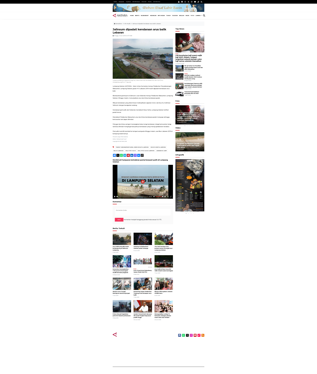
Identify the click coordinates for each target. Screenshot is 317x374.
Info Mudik (161, 15)
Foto (192, 15)
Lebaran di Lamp (161, 150)
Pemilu (150, 1)
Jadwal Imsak (140, 361)
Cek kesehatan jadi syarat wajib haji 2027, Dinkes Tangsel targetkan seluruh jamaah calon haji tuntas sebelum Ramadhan (188, 58)
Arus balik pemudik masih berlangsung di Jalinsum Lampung (121, 248)
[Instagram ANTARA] (191, 2)
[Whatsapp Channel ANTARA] (185, 2)
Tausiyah (175, 15)
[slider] (132, 196)
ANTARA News (136, 1)
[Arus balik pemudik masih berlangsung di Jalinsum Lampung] (122, 239)
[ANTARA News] (120, 15)
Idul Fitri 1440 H (130, 150)
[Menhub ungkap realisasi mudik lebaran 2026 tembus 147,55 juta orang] (179, 76)
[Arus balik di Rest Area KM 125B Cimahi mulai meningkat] (164, 261)
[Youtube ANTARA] (195, 2)
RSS (184, 361)
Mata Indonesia (164, 349)
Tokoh (168, 15)
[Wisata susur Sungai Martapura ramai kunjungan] (122, 283)
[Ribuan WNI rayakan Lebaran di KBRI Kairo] (164, 283)
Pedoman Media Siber (190, 358)
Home (132, 15)
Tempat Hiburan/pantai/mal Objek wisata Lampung (132, 147)
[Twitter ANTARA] (188, 2)
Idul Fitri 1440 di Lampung (146, 150)
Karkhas (162, 341)
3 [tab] (190, 125)
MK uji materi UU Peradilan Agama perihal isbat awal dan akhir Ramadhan (193, 67)
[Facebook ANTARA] (182, 2)
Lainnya (198, 15)
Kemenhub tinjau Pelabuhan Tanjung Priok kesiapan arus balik (143, 293)
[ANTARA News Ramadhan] (122, 334)
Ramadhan (118, 23)
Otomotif (144, 1)
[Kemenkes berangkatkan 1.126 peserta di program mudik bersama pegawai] (122, 261)
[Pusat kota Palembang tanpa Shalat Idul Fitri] (143, 261)
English (181, 15)
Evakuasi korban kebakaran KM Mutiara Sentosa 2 (188, 207)
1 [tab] (185, 125)
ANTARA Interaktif (165, 346)
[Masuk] (179, 2)
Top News (128, 1)
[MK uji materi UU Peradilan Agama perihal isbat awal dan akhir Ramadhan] (179, 68)
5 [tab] (195, 125)
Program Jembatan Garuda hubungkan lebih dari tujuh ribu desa (188, 145)
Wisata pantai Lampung (158, 147)
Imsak (187, 15)
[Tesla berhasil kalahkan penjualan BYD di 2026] (179, 94)
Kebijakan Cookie (188, 352)
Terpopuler (121, 1)
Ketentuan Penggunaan (191, 346)
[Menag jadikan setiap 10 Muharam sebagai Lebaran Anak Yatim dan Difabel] (164, 306)
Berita (137, 15)
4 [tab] (192, 125)
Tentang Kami (187, 355)
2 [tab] (187, 125)
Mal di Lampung (118, 150)
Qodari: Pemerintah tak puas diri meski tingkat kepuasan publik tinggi (143, 315)
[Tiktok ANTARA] (198, 2)
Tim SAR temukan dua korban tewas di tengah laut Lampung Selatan (163, 248)
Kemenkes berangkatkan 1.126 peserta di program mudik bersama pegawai (121, 270)
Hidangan (153, 15)
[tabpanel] (189, 115)
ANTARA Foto (156, 1)
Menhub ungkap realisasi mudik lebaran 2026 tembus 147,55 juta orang (193, 77)
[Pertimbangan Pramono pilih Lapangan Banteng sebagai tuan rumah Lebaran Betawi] (179, 86)
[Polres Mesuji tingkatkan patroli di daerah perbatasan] (122, 306)
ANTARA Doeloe (165, 352)
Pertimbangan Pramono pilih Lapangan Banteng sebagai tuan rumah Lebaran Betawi (193, 85)
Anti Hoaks (163, 343)
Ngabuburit (145, 15)
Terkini (115, 1)
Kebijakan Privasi (188, 349)
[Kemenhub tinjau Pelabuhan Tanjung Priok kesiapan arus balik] (143, 283)
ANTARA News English (190, 341)
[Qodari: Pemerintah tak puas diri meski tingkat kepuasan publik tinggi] (143, 306)
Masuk (185, 343)
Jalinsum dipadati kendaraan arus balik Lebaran (147, 23)
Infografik (179, 155)
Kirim (119, 219)
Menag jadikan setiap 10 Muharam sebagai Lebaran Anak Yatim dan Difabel (163, 315)
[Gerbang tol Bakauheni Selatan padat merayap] (143, 239)
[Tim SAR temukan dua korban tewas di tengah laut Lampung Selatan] (164, 239)
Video (186, 73)
